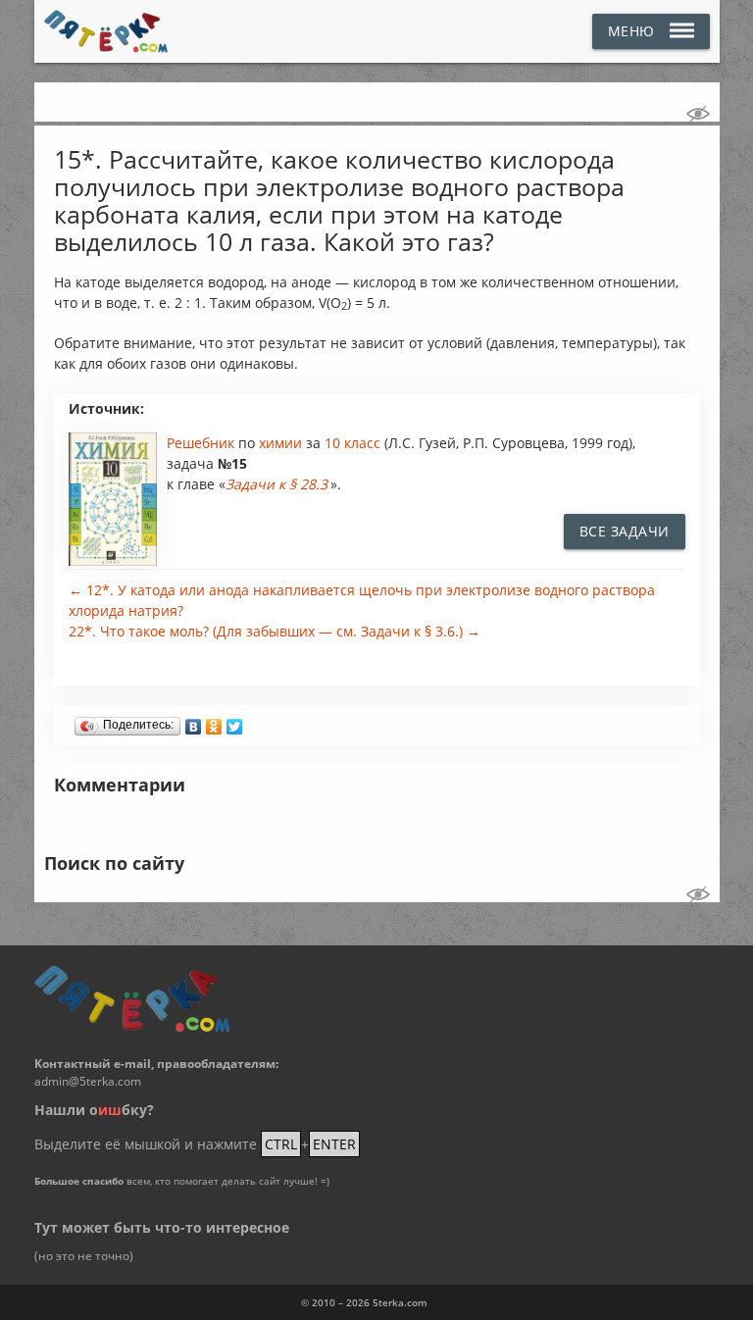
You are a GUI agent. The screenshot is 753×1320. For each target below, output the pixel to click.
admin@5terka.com (87, 1081)
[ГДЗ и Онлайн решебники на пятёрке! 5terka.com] (106, 31)
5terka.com (400, 1302)
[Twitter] (235, 722)
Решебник (202, 442)
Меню (631, 31)
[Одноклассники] (214, 722)
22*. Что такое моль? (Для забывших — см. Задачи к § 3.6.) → (274, 631)
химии (282, 442)
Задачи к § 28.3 (276, 484)
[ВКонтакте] (193, 722)
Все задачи (624, 531)
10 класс (352, 442)
